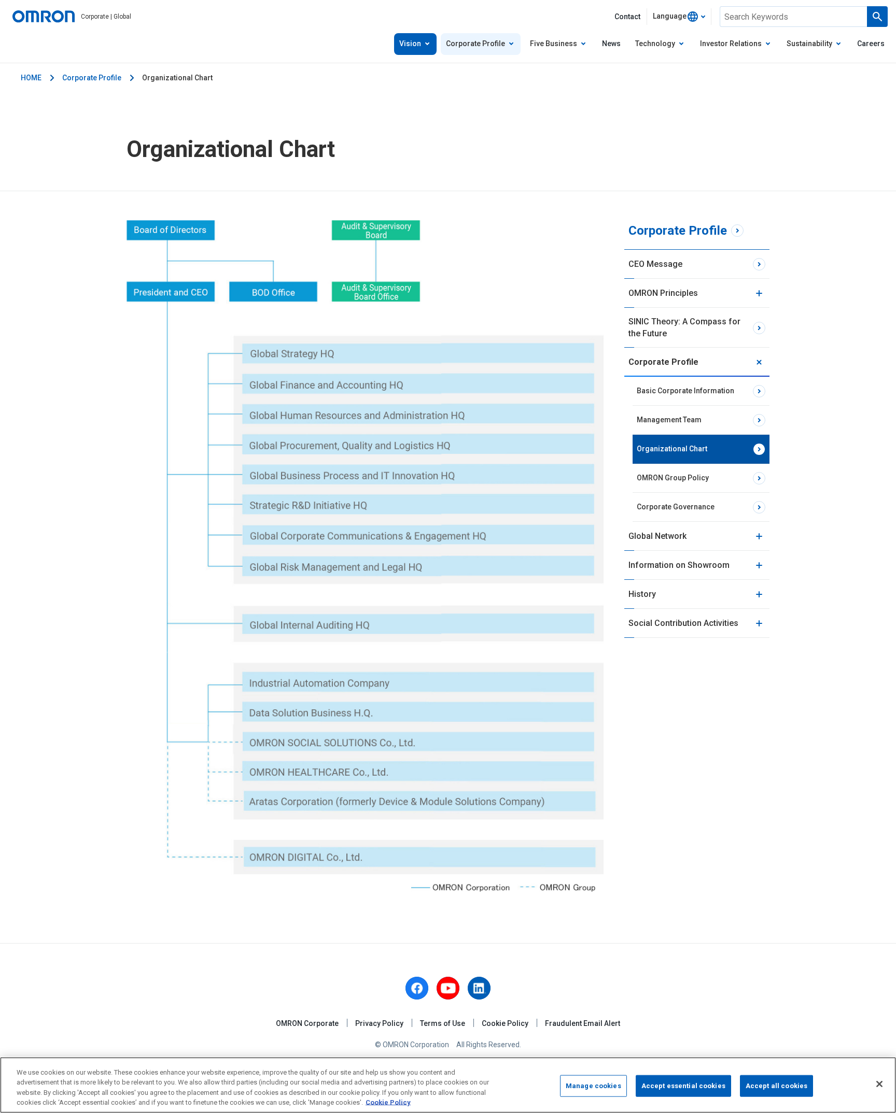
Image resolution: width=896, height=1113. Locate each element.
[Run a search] (877, 16)
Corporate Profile (91, 78)
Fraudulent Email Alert (582, 1023)
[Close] (879, 1084)
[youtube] (448, 988)
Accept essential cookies (683, 1086)
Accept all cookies (776, 1086)
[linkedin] (479, 988)
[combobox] (679, 16)
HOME (31, 78)
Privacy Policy (379, 1023)
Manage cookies (593, 1086)
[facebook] (416, 988)
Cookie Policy (505, 1023)
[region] (448, 1085)
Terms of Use (442, 1023)
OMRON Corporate (307, 1023)
